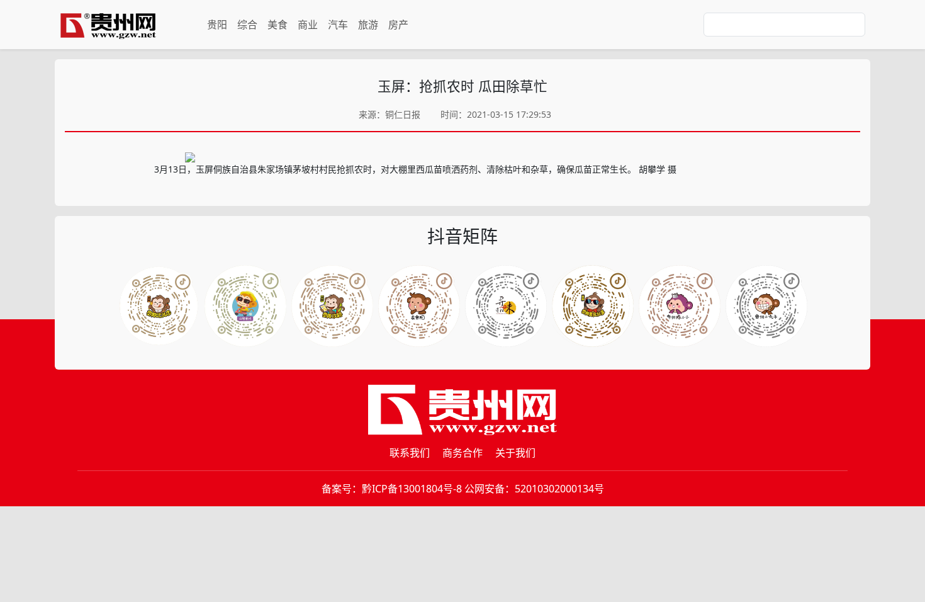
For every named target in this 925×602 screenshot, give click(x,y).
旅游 (368, 24)
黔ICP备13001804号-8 (412, 489)
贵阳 (217, 24)
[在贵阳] (419, 306)
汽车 (338, 24)
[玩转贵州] (245, 306)
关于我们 (515, 453)
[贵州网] (108, 24)
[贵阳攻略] (332, 306)
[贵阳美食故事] (592, 306)
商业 (308, 24)
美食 (277, 24)
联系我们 (410, 453)
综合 (247, 24)
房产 (398, 24)
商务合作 (462, 453)
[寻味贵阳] (505, 306)
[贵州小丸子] (766, 306)
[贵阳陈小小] (679, 306)
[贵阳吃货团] (158, 306)
